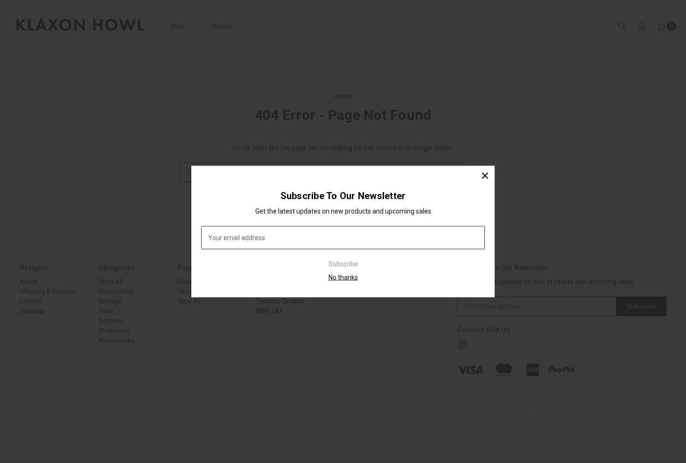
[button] (484, 175)
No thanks (343, 277)
